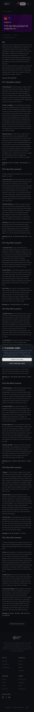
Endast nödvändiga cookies (17, 363)
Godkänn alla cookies (17, 359)
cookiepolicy (27, 355)
